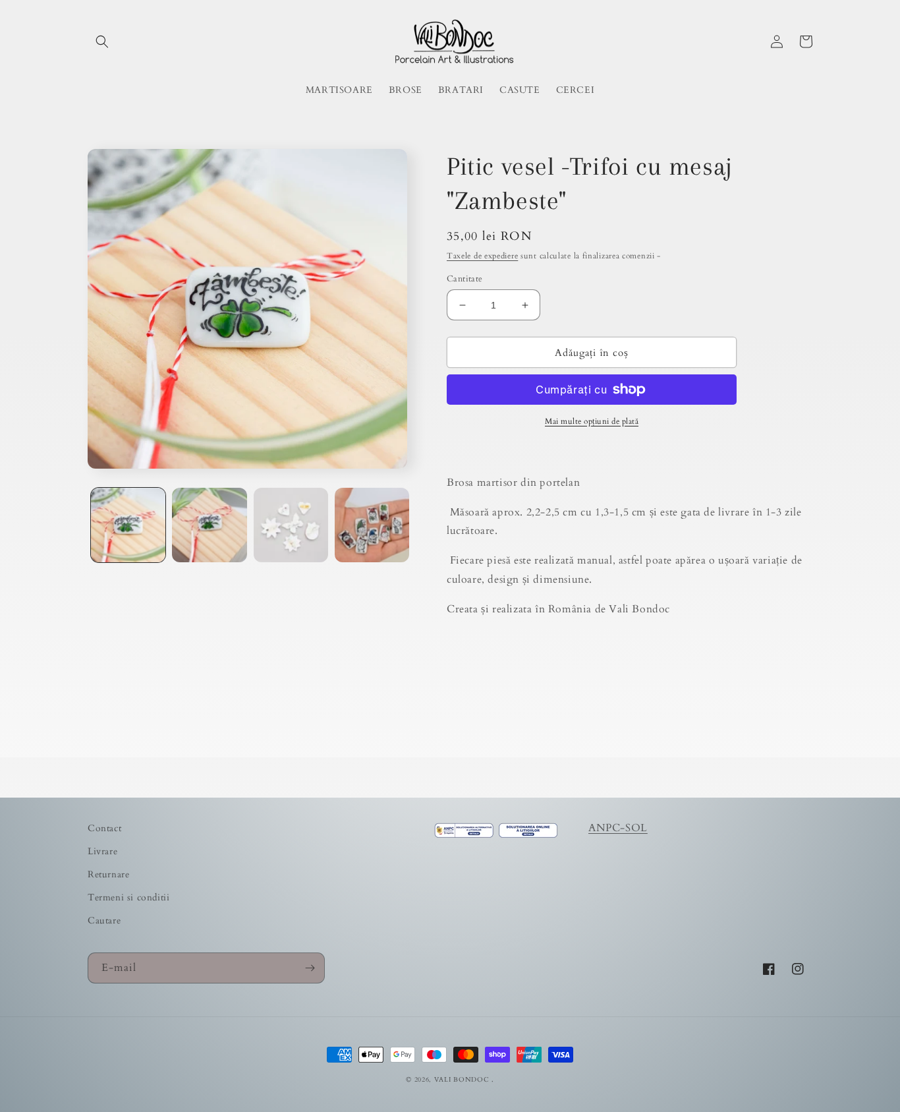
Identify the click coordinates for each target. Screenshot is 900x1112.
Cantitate (465, 279)
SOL (636, 828)
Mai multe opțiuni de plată (591, 421)
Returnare (108, 874)
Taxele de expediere (482, 255)
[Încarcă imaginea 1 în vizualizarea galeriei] (128, 525)
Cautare (104, 920)
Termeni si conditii (128, 897)
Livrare (102, 851)
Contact (104, 828)
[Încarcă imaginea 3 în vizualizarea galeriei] (291, 525)
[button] (102, 41)
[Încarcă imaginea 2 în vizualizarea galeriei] (209, 525)
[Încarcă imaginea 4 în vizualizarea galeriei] (372, 525)
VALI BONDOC (462, 1079)
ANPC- (606, 828)
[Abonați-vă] (309, 967)
